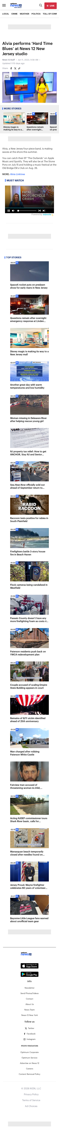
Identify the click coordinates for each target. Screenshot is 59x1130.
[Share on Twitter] (15, 68)
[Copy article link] (19, 68)
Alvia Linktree (17, 174)
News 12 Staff (8, 60)
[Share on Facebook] (11, 68)
